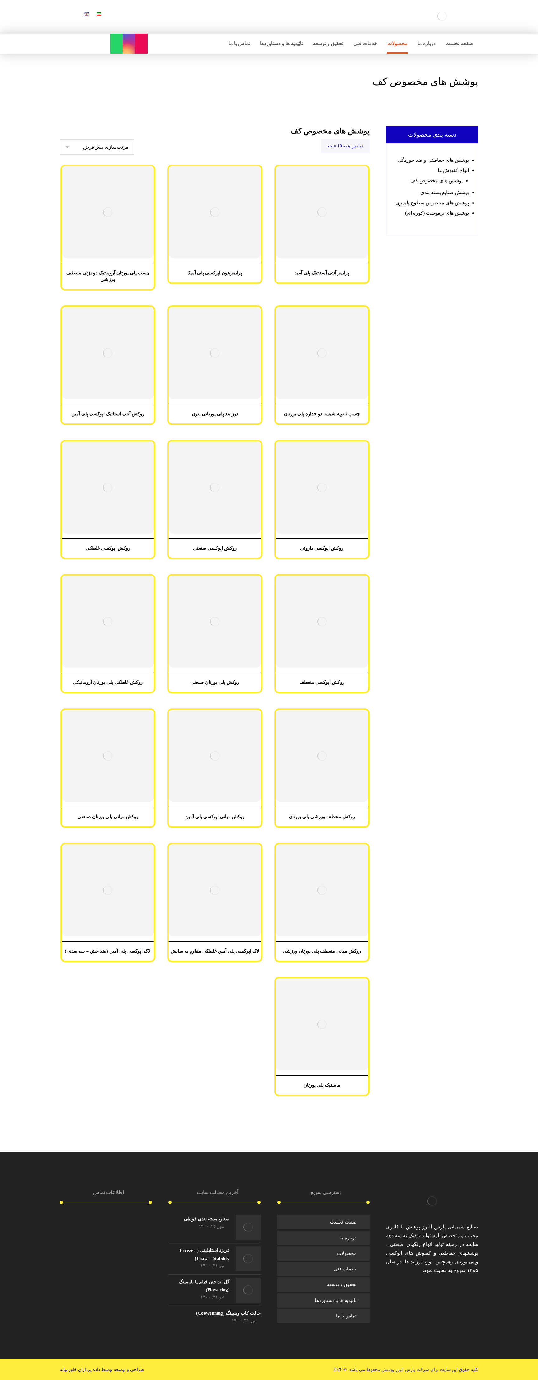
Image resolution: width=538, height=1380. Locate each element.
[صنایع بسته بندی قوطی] (248, 1227)
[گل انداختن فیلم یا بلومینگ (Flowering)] (248, 1290)
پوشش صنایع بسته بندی (444, 192)
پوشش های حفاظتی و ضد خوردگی (433, 160)
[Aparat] (422, 1289)
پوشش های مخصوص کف (436, 180)
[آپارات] (141, 44)
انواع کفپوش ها (453, 170)
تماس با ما (346, 1315)
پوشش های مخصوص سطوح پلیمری (432, 202)
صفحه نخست (343, 1221)
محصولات (346, 1253)
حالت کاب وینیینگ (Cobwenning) (228, 1313)
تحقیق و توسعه (341, 1284)
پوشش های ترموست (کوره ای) (437, 213)
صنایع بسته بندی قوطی (206, 1218)
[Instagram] (129, 44)
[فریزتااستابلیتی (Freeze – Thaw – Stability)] (248, 1258)
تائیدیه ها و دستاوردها (335, 1300)
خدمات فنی (345, 1268)
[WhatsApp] (116, 44)
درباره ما (347, 1237)
